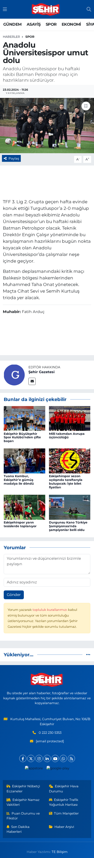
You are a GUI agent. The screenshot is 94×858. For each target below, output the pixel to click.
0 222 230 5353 (50, 733)
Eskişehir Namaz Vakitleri (23, 802)
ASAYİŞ (33, 24)
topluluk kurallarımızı (50, 610)
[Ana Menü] (5, 9)
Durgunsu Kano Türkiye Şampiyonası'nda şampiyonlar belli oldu (68, 526)
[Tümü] (88, 654)
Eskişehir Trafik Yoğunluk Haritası (63, 802)
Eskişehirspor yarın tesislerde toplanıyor (20, 524)
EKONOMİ (71, 24)
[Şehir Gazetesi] (14, 374)
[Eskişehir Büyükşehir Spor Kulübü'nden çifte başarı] (24, 418)
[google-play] (57, 769)
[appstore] (34, 769)
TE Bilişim (60, 852)
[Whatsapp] (63, 758)
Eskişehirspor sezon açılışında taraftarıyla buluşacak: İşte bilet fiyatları (65, 481)
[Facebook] (22, 758)
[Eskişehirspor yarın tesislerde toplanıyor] (24, 507)
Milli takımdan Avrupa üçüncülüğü (67, 435)
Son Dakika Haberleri (18, 829)
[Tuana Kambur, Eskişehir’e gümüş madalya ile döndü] (24, 461)
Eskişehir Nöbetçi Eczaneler (23, 788)
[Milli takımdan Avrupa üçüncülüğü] (70, 418)
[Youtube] (55, 758)
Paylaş (14, 158)
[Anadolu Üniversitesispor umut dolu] (47, 125)
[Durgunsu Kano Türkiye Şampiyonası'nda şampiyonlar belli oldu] (70, 507)
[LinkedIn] (47, 758)
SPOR (51, 24)
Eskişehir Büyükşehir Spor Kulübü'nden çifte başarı (22, 437)
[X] (31, 758)
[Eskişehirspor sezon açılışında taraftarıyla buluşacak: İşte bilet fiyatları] (70, 461)
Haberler (11, 37)
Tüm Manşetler (66, 813)
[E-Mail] (32, 381)
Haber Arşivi (64, 827)
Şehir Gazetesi (41, 372)
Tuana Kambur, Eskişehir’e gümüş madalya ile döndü (19, 480)
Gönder (14, 594)
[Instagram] (39, 758)
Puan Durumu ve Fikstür (23, 815)
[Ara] (89, 9)
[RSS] (71, 758)
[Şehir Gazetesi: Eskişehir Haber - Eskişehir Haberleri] (46, 9)
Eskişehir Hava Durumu (64, 788)
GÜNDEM (12, 24)
